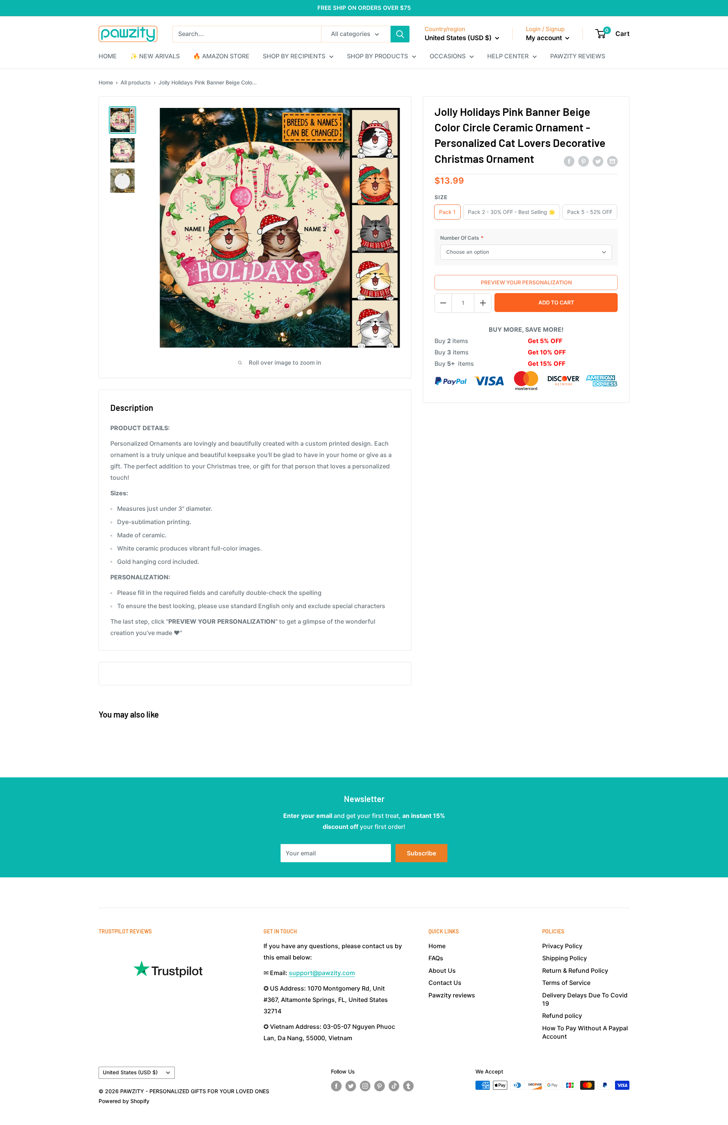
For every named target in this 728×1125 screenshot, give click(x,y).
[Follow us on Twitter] (350, 1086)
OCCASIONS (448, 56)
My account (544, 38)
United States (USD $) (130, 1072)
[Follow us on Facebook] (336, 1086)
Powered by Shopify (124, 1101)
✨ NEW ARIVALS (155, 56)
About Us (442, 970)
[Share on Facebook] (569, 161)
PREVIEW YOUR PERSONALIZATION (526, 282)
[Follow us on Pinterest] (379, 1086)
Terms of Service (566, 982)
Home (106, 82)
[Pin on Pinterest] (583, 161)
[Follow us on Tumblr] (408, 1086)
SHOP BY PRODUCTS (377, 56)
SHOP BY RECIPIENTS (294, 56)
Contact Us (444, 982)
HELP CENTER (508, 56)
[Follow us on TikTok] (394, 1086)
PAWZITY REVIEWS (577, 56)
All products (136, 82)
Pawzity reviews (451, 995)
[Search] (400, 34)
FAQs (435, 958)
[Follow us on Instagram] (365, 1086)
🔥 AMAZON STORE (221, 56)
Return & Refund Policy (575, 970)
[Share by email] (612, 161)
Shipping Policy (564, 958)
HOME (108, 56)
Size (441, 197)
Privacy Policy (562, 946)
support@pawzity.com (322, 973)
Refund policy (562, 1015)
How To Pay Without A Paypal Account (585, 1032)
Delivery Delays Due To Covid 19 (585, 999)
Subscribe (421, 853)
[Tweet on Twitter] (598, 161)
